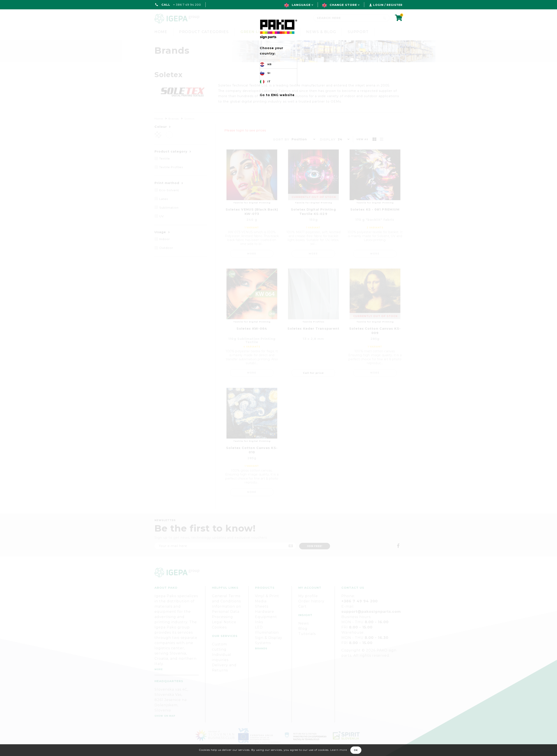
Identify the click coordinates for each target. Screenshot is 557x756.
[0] (399, 19)
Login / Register (388, 5)
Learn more (338, 749)
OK (356, 750)
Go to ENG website (277, 95)
